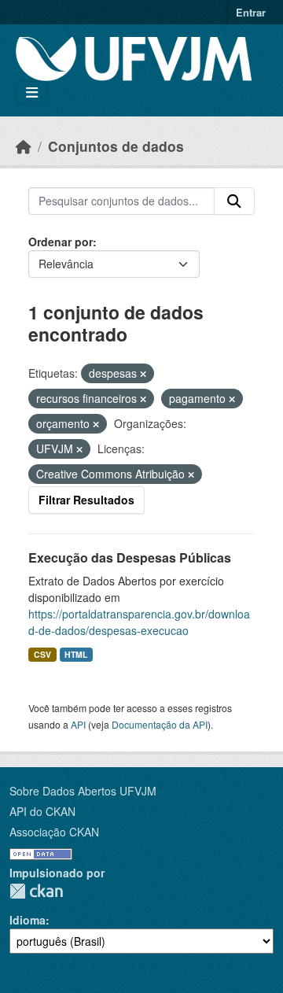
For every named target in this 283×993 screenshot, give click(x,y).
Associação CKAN (54, 832)
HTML (75, 654)
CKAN (36, 891)
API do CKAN (42, 811)
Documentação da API (160, 724)
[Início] (23, 146)
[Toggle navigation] (32, 92)
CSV (42, 654)
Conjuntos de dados (116, 146)
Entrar (251, 12)
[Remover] (143, 373)
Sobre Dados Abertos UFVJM (82, 791)
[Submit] (234, 201)
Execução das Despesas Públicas (129, 557)
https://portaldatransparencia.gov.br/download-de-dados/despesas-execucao (139, 622)
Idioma (27, 920)
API (78, 724)
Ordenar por (60, 241)
